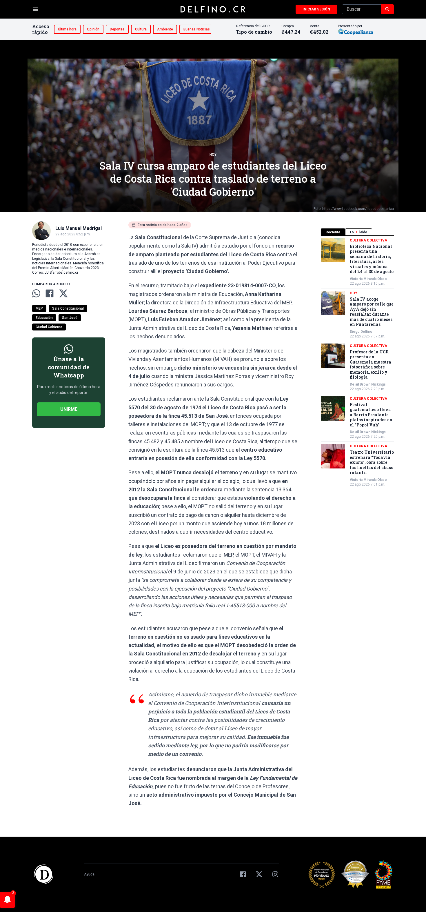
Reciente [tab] (333, 232)
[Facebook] (242, 874)
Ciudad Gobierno (49, 327)
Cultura (141, 29)
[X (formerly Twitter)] (259, 874)
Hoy (213, 154)
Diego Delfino (361, 332)
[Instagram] (275, 874)
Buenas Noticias (196, 29)
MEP (39, 308)
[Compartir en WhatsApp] (36, 293)
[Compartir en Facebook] (49, 293)
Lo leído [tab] (358, 232)
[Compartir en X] (63, 293)
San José (69, 318)
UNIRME (68, 409)
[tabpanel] (357, 362)
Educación (44, 318)
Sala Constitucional (68, 308)
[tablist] (357, 232)
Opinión (93, 29)
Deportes (117, 29)
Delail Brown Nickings (368, 384)
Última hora (67, 29)
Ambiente (165, 29)
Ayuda (89, 874)
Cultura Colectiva (368, 240)
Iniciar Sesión (316, 9)
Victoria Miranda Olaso (368, 279)
